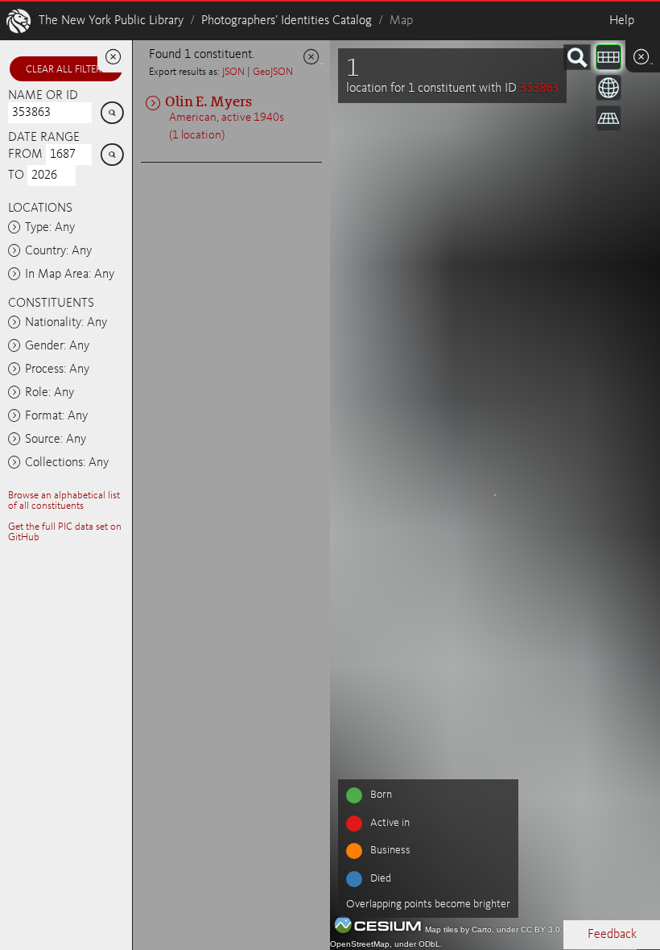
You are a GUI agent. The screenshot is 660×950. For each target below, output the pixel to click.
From (25, 154)
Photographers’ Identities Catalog (286, 20)
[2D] (608, 57)
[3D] (608, 88)
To (16, 175)
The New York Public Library (111, 20)
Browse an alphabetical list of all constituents (64, 500)
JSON (233, 72)
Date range (44, 137)
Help (621, 20)
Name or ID (43, 95)
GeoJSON (273, 72)
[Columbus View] (608, 118)
